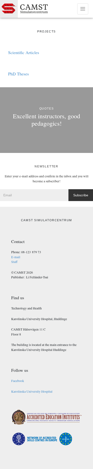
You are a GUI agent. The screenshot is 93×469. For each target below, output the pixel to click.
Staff (14, 262)
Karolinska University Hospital (31, 391)
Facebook (17, 381)
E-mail (15, 257)
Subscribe (80, 195)
